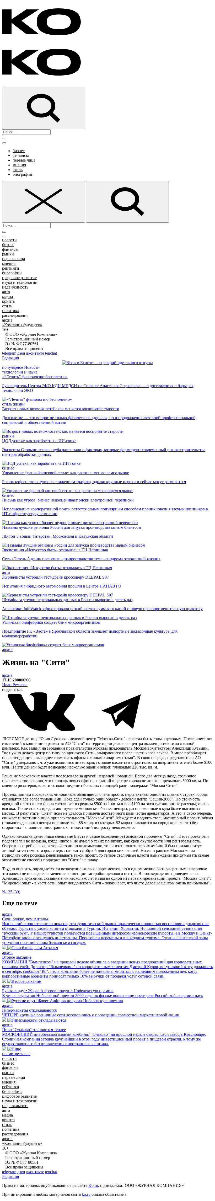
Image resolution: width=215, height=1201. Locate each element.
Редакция (10, 358)
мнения (19, 165)
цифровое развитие (19, 277)
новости (9, 240)
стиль (18, 169)
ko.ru (86, 1194)
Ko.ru (93, 1185)
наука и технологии (19, 282)
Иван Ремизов (15, 684)
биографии (22, 174)
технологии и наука (19, 372)
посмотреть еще (16, 1053)
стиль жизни (13, 404)
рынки (8, 254)
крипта (8, 301)
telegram (9, 353)
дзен (21, 353)
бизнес (19, 150)
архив (7, 320)
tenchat (51, 353)
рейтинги (10, 268)
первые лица (24, 160)
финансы (21, 155)
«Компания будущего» (22, 325)
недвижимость (15, 287)
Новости (32, 367)
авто (6, 292)
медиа (7, 296)
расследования (15, 315)
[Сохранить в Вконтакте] (42, 730)
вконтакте (35, 353)
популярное (12, 367)
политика (10, 310)
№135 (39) (11, 892)
